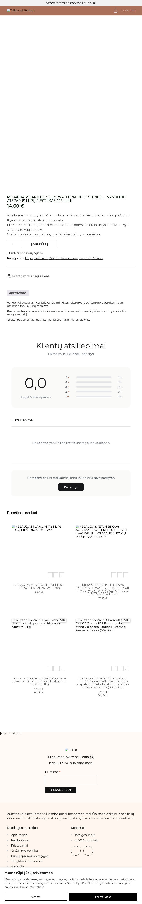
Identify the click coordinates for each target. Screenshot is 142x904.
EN (127, 10)
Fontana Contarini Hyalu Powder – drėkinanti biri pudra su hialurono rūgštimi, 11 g (39, 681)
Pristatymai (19, 845)
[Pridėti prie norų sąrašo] (61, 574)
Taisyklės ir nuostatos (27, 861)
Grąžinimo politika (24, 850)
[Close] (138, 870)
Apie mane (19, 835)
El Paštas (53, 772)
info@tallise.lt (85, 835)
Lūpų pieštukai (36, 258)
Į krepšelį (39, 244)
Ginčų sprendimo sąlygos (29, 856)
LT (123, 10)
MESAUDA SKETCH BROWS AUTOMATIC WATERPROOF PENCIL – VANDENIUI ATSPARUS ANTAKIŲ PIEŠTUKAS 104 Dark (103, 589)
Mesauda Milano (91, 258)
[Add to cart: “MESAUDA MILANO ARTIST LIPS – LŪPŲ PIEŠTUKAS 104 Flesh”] (50, 574)
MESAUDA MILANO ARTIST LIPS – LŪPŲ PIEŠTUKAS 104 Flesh (39, 586)
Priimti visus (103, 896)
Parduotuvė (20, 840)
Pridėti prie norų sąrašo (26, 253)
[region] (71, 885)
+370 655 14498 (86, 840)
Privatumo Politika (32, 887)
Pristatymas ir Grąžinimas (30, 276)
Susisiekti (18, 866)
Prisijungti (71, 487)
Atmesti (36, 896)
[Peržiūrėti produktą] (55, 574)
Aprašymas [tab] (17, 293)
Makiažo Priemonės (62, 258)
